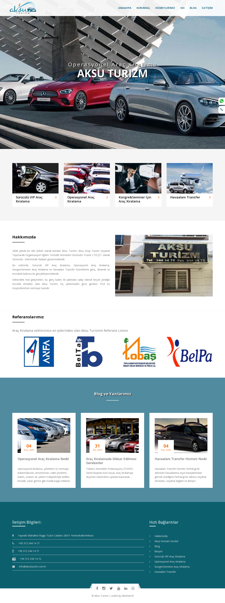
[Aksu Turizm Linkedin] (126, 588)
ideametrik (128, 595)
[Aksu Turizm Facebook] (97, 588)
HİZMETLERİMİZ (165, 8)
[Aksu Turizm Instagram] (104, 588)
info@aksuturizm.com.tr (32, 566)
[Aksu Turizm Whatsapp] (133, 588)
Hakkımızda (160, 536)
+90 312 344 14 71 (28, 543)
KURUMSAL (143, 8)
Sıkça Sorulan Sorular (165, 541)
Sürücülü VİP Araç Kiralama (168, 556)
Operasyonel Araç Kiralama (168, 561)
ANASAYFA (124, 8)
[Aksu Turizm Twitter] (111, 588)
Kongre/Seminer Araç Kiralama (170, 566)
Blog (156, 546)
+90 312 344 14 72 (29, 558)
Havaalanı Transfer (164, 571)
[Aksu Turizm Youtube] (118, 588)
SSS (182, 8)
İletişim (157, 551)
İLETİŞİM (207, 8)
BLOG (193, 8)
